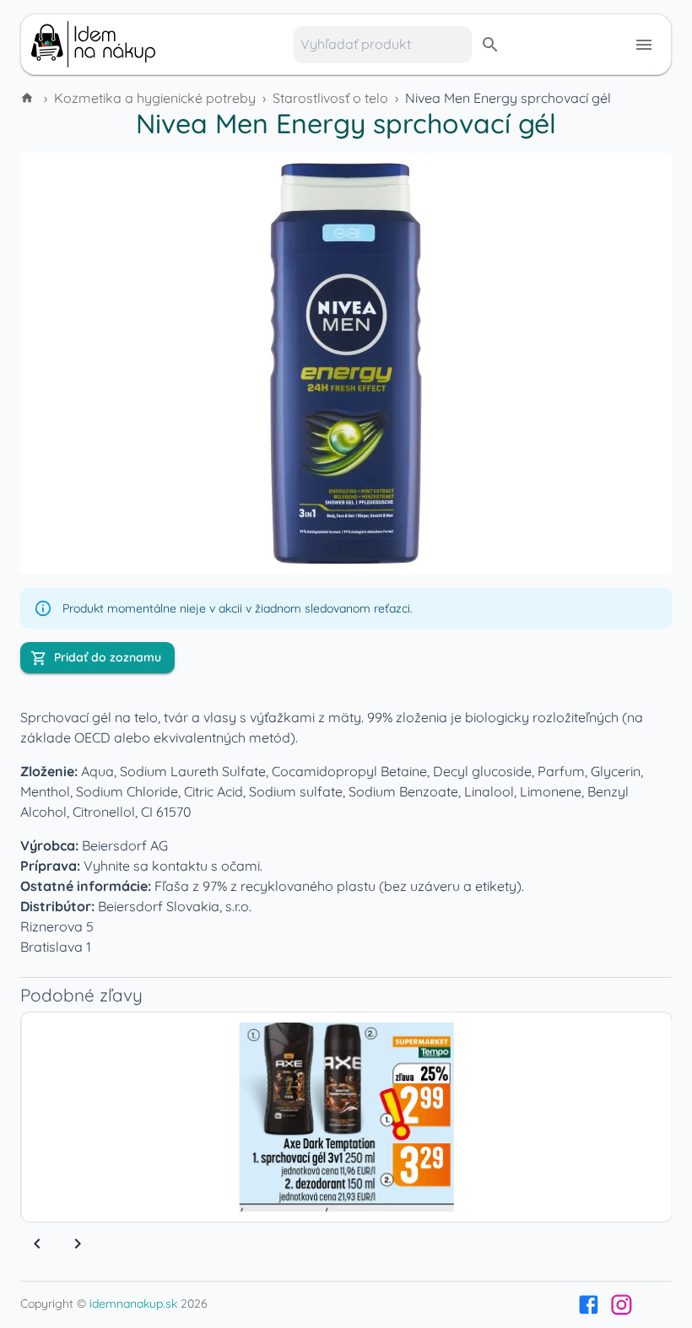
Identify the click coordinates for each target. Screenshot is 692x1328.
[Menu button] (644, 45)
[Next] (78, 1244)
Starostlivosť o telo (330, 97)
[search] (490, 44)
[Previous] (37, 1244)
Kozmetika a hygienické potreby (155, 97)
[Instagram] (621, 1304)
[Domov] (28, 98)
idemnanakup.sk (133, 1303)
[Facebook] (588, 1304)
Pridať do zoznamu (107, 657)
